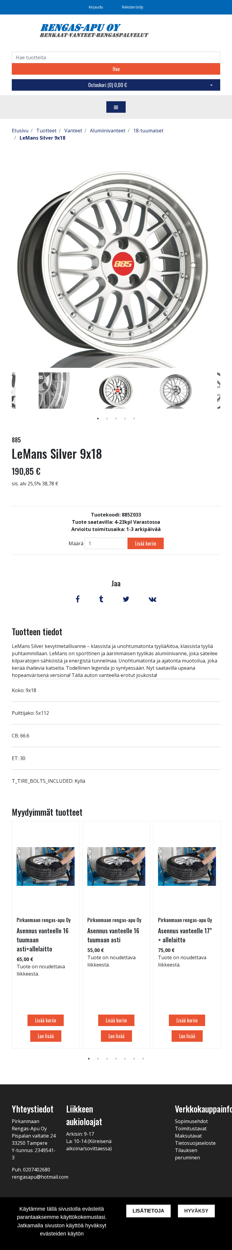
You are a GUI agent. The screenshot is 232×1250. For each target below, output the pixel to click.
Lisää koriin (145, 543)
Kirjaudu (96, 7)
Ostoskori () (107, 85)
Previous (7, 399)
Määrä (76, 543)
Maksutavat (188, 1135)
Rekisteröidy (132, 7)
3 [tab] (116, 419)
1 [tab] (98, 419)
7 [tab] (143, 1059)
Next (225, 399)
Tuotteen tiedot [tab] (37, 631)
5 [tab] (134, 419)
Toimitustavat (191, 1128)
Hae (116, 69)
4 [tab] (125, 419)
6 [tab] (134, 1059)
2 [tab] (107, 419)
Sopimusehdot (191, 1121)
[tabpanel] (116, 390)
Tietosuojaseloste (195, 1143)
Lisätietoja (148, 1210)
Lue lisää (46, 1036)
